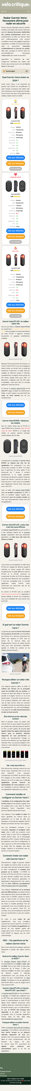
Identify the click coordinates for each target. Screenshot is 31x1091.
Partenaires (3, 1076)
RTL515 (15, 460)
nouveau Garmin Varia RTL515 (15, 961)
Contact (2, 1073)
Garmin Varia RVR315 (22, 490)
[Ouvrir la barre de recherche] (28, 11)
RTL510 (5, 996)
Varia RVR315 (23, 886)
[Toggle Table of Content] (27, 71)
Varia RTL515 (11, 886)
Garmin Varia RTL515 (18, 388)
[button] (15, 316)
